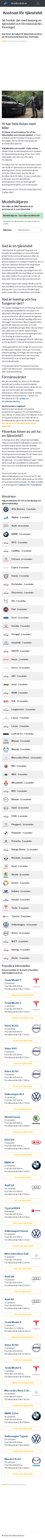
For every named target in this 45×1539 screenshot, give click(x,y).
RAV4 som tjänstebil (22, 1223)
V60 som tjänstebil (23, 1063)
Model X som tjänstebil (22, 1337)
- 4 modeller (20, 576)
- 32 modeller (26, 758)
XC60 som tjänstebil (22, 1041)
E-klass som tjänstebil (22, 1405)
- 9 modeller (20, 749)
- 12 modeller (20, 618)
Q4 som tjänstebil (22, 1200)
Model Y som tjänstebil (22, 995)
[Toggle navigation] (38, 3)
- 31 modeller (20, 668)
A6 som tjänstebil (22, 1314)
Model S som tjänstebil (22, 1383)
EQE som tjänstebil (22, 1269)
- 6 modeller (20, 567)
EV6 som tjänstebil (23, 1155)
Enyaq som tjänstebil (23, 1132)
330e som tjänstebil (22, 1428)
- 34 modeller (21, 534)
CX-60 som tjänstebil (23, 1474)
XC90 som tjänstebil (22, 1360)
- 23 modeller (24, 925)
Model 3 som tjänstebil (22, 1018)
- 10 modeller (21, 799)
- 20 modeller (22, 824)
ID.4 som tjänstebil (22, 1109)
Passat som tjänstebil (22, 1246)
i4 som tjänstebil (23, 1177)
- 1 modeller (20, 651)
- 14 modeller (21, 559)
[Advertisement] (22, 64)
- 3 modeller (23, 509)
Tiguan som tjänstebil (22, 1451)
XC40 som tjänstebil (22, 1086)
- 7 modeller (20, 626)
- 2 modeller (22, 593)
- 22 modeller (20, 526)
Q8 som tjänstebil (22, 1291)
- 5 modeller (21, 841)
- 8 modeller (19, 609)
